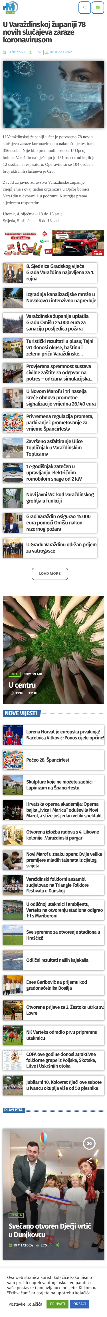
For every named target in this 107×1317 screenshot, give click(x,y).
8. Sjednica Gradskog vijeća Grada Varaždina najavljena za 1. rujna (60, 272)
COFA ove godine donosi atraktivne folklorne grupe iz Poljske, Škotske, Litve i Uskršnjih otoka (61, 1060)
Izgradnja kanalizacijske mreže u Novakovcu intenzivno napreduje (61, 297)
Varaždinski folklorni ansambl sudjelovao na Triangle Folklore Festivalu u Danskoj (57, 885)
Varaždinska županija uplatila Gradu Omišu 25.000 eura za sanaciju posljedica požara (57, 322)
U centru (22, 685)
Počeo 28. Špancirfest (47, 760)
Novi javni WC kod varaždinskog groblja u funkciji (60, 497)
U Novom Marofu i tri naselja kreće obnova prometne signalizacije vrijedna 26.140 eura (61, 397)
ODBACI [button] (79, 1304)
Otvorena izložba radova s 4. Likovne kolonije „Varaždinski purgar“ (62, 835)
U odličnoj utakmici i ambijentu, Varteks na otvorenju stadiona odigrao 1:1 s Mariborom (64, 910)
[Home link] (11, 7)
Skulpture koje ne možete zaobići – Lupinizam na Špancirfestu (61, 785)
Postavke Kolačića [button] (25, 1304)
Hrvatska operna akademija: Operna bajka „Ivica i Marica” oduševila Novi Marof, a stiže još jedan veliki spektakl (64, 810)
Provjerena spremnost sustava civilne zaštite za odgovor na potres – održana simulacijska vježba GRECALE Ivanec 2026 (58, 375)
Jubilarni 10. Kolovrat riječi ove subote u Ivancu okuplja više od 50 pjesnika (64, 1085)
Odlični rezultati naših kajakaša (57, 960)
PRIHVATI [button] (57, 1304)
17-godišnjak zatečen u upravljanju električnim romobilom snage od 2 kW (54, 472)
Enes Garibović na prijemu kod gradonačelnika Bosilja (56, 985)
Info (15, 674)
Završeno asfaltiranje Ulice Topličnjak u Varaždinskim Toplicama (54, 447)
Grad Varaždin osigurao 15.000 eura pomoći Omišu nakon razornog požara (58, 522)
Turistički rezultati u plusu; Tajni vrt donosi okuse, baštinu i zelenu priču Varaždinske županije (59, 350)
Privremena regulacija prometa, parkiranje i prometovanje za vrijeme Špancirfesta (59, 422)
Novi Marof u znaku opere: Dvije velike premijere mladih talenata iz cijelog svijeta (64, 860)
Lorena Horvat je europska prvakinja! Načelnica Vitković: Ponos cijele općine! (65, 735)
